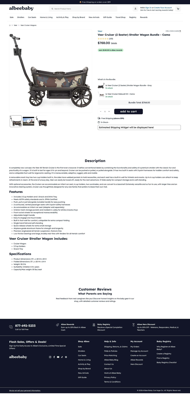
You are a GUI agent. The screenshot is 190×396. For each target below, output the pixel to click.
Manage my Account (139, 351)
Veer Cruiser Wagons (28, 25)
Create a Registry (164, 354)
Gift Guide (82, 377)
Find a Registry (163, 358)
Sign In (148, 7)
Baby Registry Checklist (167, 362)
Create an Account (138, 355)
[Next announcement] (180, 2)
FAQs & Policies (110, 351)
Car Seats (82, 355)
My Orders (135, 347)
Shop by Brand (84, 368)
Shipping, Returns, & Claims (116, 347)
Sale (80, 347)
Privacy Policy (110, 377)
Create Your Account (163, 7)
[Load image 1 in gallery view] (16, 121)
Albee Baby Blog (111, 360)
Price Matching (110, 355)
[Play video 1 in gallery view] (28, 121)
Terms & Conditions (112, 382)
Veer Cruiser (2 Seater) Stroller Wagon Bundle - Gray (128, 85)
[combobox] (83, 9)
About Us (108, 368)
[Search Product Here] (52, 9)
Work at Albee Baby (112, 373)
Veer (15, 25)
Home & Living (84, 360)
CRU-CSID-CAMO (172, 31)
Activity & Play (84, 364)
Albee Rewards (137, 360)
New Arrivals (83, 373)
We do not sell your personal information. (24, 391)
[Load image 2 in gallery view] (41, 121)
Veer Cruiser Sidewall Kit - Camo (120, 94)
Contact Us (109, 364)
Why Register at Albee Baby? (166, 348)
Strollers (81, 351)
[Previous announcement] (10, 2)
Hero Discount (137, 364)
